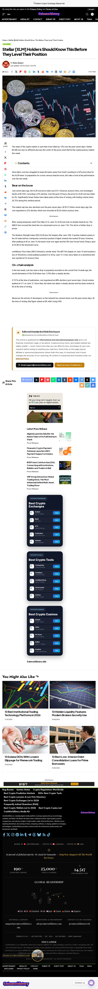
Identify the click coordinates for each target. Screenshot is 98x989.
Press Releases (33, 443)
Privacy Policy (36, 9)
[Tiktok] (48, 835)
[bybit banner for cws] (49, 784)
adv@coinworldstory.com (49, 923)
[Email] (65, 72)
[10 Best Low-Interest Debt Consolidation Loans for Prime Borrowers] (73, 740)
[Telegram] (29, 835)
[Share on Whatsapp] (29, 72)
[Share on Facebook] (12, 72)
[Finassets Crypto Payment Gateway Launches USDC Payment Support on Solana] (65, 451)
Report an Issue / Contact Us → (69, 365)
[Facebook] (4, 835)
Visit (56, 513)
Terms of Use (52, 9)
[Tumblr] (25, 835)
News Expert (18, 63)
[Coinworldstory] (49, 14)
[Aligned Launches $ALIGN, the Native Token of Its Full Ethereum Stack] (65, 436)
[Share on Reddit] (43, 72)
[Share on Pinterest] (25, 72)
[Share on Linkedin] (34, 72)
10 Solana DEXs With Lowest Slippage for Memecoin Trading (23, 758)
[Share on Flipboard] (21, 72)
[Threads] (34, 835)
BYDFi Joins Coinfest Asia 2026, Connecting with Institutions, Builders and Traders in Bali (41, 465)
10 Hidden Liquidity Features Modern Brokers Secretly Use (69, 713)
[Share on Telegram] (52, 72)
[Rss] (44, 835)
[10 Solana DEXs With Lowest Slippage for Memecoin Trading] (25, 740)
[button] (91, 9)
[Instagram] (13, 835)
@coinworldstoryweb (79, 923)
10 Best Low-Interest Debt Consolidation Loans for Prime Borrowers (70, 760)
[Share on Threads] (56, 72)
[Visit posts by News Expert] (6, 64)
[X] (8, 835)
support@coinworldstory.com (18, 925)
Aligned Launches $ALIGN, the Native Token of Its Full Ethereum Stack (42, 436)
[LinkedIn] (22, 835)
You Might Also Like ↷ (20, 676)
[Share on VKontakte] (47, 72)
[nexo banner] (45, 408)
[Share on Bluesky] (60, 72)
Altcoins (6, 44)
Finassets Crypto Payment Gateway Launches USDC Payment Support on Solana (40, 451)
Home (4, 40)
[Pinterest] (17, 835)
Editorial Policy (22, 359)
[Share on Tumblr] (38, 72)
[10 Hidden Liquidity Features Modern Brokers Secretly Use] (73, 695)
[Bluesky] (39, 835)
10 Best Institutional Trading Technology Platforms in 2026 (22, 713)
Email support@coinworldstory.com (36, 365)
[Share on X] (16, 72)
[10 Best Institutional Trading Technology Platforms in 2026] (25, 695)
